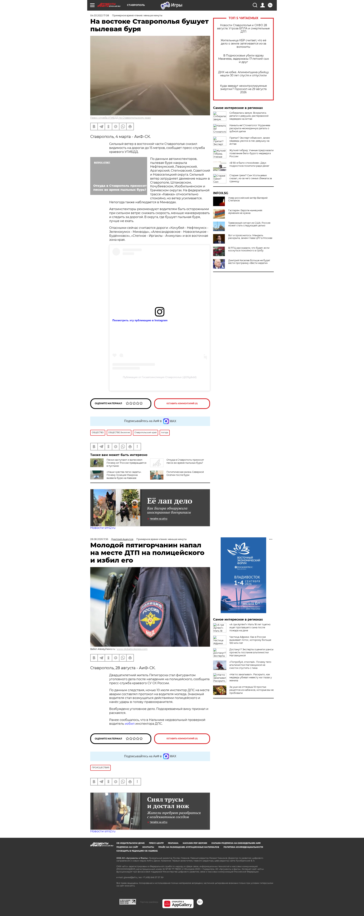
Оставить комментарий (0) (182, 403)
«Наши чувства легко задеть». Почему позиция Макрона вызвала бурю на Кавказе (124, 475)
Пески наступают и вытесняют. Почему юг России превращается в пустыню (126, 462)
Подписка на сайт (127, 847)
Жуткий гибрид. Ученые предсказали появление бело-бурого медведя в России (251, 153)
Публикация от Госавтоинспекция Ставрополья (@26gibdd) (160, 377)
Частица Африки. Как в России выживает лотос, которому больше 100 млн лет (250, 639)
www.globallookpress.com (132, 649)
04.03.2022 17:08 (99, 15)
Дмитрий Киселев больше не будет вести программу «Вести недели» (249, 261)
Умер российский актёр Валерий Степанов (248, 199)
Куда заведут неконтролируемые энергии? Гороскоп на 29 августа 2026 (243, 89)
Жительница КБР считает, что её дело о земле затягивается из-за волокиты (243, 43)
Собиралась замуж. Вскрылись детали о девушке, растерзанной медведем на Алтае (248, 115)
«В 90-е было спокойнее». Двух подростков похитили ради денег (249, 164)
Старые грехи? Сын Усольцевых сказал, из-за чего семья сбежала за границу (250, 178)
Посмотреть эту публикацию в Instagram (139, 320)
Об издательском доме (130, 843)
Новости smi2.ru (102, 528)
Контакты (148, 847)
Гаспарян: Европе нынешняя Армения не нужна (245, 211)
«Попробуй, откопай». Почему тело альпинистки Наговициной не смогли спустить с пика (250, 664)
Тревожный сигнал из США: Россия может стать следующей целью (249, 224)
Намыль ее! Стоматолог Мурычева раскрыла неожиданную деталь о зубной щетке (249, 128)
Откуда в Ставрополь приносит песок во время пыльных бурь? (185, 461)
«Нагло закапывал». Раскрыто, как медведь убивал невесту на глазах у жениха (250, 677)
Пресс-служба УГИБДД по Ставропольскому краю (120, 117)
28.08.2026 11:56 (99, 539)
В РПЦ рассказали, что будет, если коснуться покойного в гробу (248, 249)
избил (130, 723)
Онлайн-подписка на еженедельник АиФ (236, 843)
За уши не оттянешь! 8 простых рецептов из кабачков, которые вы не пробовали (251, 689)
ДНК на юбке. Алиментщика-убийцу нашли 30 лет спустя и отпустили (243, 74)
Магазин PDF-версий (195, 843)
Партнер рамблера (149, 902)
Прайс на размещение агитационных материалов (188, 847)
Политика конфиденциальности (243, 847)
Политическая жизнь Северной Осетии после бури (185, 473)
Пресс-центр (156, 843)
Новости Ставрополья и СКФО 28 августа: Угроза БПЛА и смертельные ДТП (243, 28)
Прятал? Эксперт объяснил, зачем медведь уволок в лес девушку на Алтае (249, 140)
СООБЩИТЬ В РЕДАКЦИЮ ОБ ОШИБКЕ (137, 851)
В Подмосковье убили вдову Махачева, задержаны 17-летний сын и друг (243, 59)
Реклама (173, 843)
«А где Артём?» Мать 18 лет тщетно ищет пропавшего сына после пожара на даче (250, 627)
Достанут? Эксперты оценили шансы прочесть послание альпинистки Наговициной (251, 652)
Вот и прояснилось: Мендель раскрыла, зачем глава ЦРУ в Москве (250, 236)
